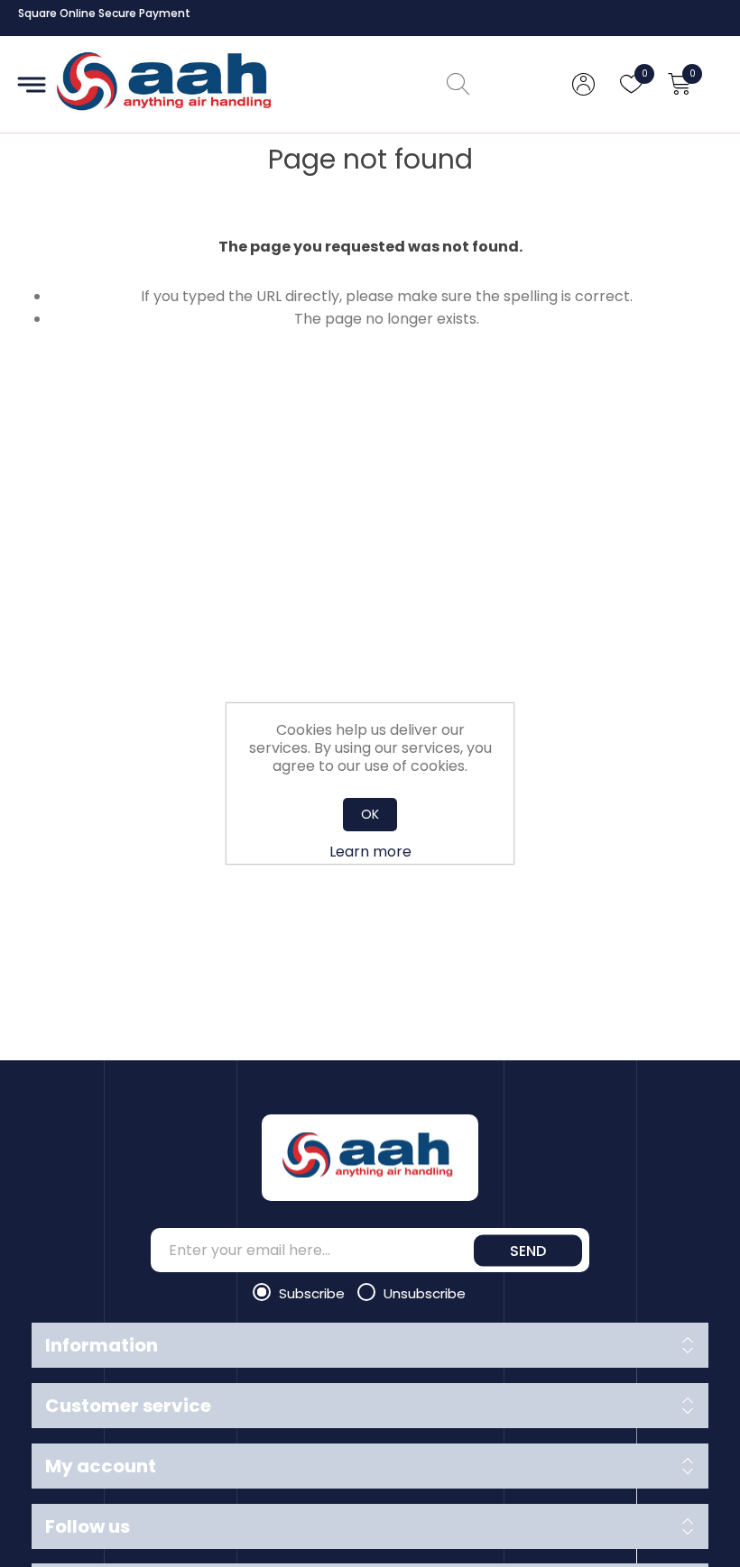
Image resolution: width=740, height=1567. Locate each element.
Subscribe (313, 1293)
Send (528, 1250)
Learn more (370, 851)
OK (370, 814)
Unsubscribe (425, 1293)
